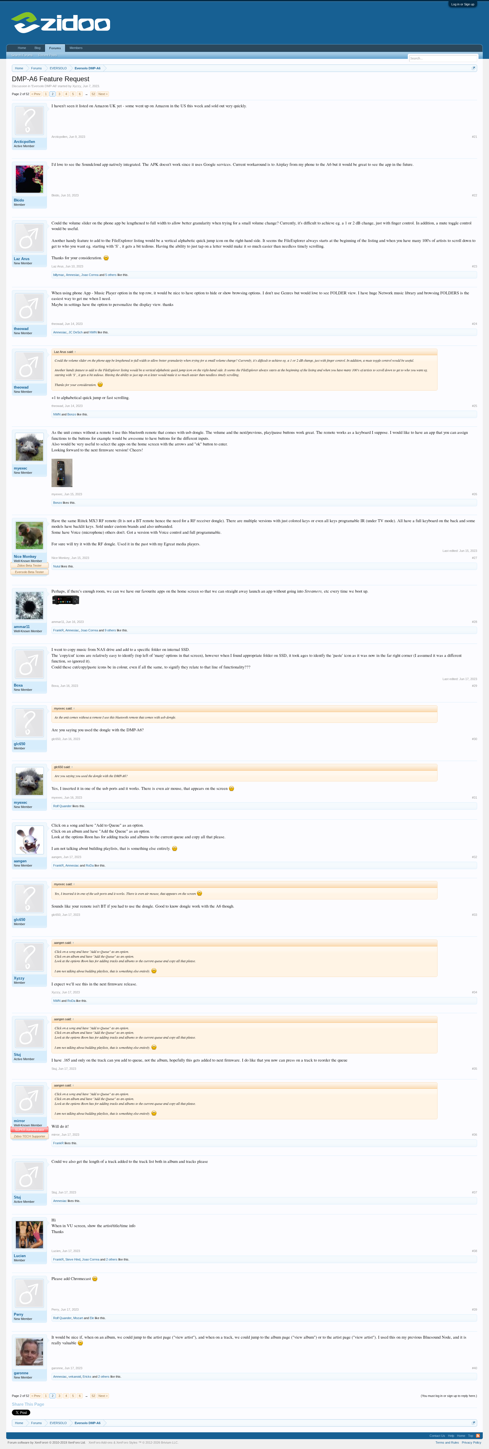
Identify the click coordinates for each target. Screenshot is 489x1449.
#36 (474, 1134)
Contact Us (437, 1435)
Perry (18, 1314)
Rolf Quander (62, 806)
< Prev (35, 94)
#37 (474, 1192)
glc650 (19, 744)
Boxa (18, 685)
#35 (474, 1068)
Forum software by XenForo (47, 1442)
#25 (474, 406)
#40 (474, 1368)
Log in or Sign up (462, 4)
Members (76, 48)
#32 (474, 857)
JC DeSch (75, 332)
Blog (37, 48)
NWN (93, 332)
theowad (21, 329)
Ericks (87, 1376)
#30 (474, 739)
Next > (103, 94)
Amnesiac (73, 274)
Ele (92, 1318)
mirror (19, 1121)
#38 (474, 1251)
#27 (474, 558)
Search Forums (22, 55)
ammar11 (22, 627)
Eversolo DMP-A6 (44, 86)
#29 (474, 685)
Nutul (56, 566)
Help (451, 1435)
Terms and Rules (447, 1442)
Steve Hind (72, 1259)
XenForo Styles (127, 1442)
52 (93, 94)
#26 (474, 494)
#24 (474, 323)
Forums (55, 48)
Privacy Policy (471, 1442)
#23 (474, 266)
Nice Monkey (25, 556)
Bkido (19, 200)
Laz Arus (21, 259)
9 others (110, 630)
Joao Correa (89, 274)
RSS (478, 1436)
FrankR (58, 630)
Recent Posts (47, 55)
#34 (474, 992)
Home (22, 48)
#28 (474, 621)
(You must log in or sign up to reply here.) (449, 1395)
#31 (474, 797)
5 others (111, 274)
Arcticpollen (24, 142)
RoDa (90, 865)
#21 (474, 136)
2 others (111, 1259)
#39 (474, 1309)
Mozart (78, 1318)
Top (470, 1435)
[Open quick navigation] (473, 68)
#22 (474, 195)
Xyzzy (76, 86)
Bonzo (71, 414)
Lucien (20, 1256)
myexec (20, 468)
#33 (474, 914)
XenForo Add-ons (101, 1442)
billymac (58, 274)
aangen (20, 861)
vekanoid (74, 1376)
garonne (21, 1373)
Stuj (17, 1055)
